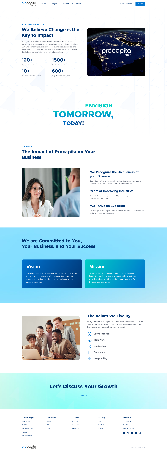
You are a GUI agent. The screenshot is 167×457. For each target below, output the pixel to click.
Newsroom (75, 428)
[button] (44, 4)
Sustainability (26, 432)
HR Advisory (25, 425)
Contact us (83, 395)
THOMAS (101, 425)
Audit (48, 428)
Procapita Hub (68, 4)
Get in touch (127, 421)
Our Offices (126, 425)
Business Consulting (28, 428)
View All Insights (27, 435)
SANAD (100, 428)
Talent (49, 425)
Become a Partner (126, 4)
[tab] (116, 177)
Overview (75, 421)
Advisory (49, 421)
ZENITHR (100, 421)
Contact (140, 4)
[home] (29, 4)
